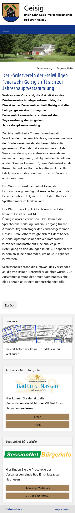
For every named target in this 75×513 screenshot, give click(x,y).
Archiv (37, 424)
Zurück (9, 305)
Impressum (62, 509)
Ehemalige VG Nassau (38, 487)
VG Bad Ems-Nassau (37, 495)
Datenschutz (13, 509)
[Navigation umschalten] (6, 30)
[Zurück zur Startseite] (10, 12)
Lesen (37, 416)
